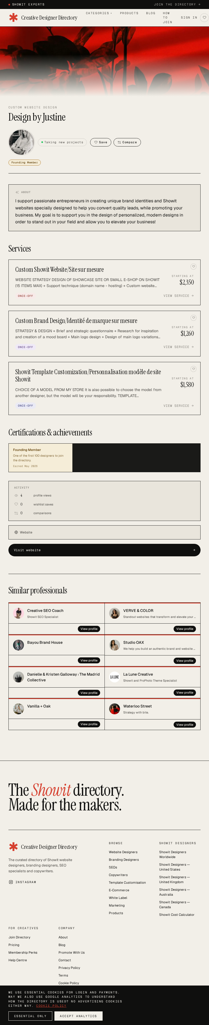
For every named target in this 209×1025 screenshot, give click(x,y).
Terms (63, 975)
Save (103, 142)
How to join (167, 17)
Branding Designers (124, 860)
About (63, 937)
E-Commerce (119, 890)
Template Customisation (127, 882)
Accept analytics (78, 1016)
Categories (99, 13)
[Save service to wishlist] (193, 267)
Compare (129, 142)
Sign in (189, 17)
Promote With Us (72, 952)
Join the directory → (177, 4)
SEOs (113, 867)
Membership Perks (22, 952)
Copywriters (118, 875)
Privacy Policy (69, 968)
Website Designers (123, 852)
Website (26, 532)
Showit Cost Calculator (177, 915)
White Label (118, 898)
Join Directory (19, 937)
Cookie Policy (69, 983)
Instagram (26, 882)
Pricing (13, 945)
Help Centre (17, 960)
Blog (150, 13)
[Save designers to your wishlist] (204, 17)
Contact (65, 960)
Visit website (104, 550)
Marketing (117, 905)
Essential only (30, 1016)
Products (129, 13)
